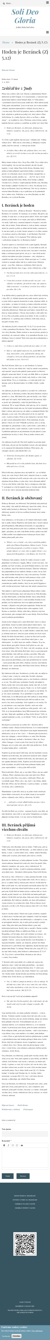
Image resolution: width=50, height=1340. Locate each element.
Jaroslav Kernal (9, 70)
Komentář (6, 1140)
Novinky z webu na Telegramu (25, 1200)
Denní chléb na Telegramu (25, 1196)
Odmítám (16, 1336)
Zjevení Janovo (8, 1105)
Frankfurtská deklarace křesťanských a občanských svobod (25, 1311)
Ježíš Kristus (23, 1105)
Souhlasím (6, 1336)
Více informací (37, 1330)
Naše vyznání (25, 1302)
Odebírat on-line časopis (25, 1204)
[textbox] (25, 1158)
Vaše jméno (6, 1129)
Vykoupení (28, 1109)
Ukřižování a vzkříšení (11, 1109)
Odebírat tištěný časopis (25, 1208)
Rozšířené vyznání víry (25, 1306)
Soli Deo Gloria (25, 15)
